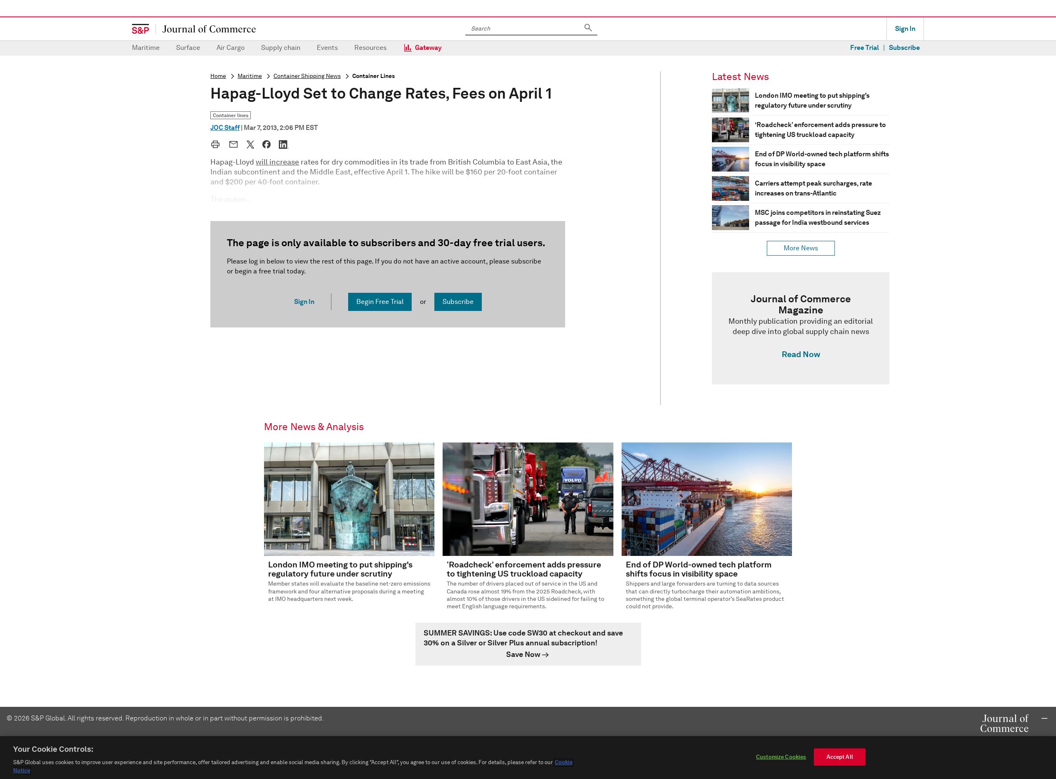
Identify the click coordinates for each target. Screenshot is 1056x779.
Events (327, 48)
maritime (250, 76)
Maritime (146, 48)
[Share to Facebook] (266, 144)
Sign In (905, 29)
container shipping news (307, 76)
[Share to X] (250, 144)
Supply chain (280, 48)
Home (218, 76)
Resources (370, 48)
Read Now (801, 354)
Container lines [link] (230, 115)
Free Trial (864, 48)
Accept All (840, 757)
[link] (800, 328)
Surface (188, 48)
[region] (528, 757)
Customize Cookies (781, 757)
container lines (373, 76)
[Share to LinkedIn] (284, 144)
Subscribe (904, 48)
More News (801, 248)
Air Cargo (231, 48)
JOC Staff (225, 128)
